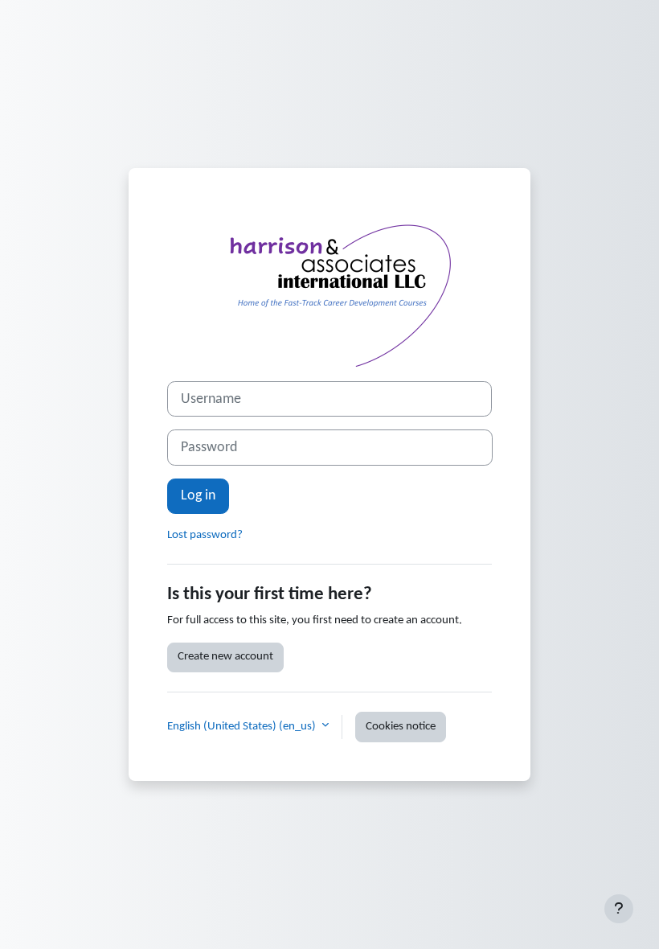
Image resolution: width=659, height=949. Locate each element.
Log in (198, 496)
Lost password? (205, 535)
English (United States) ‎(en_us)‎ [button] (242, 727)
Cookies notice (401, 727)
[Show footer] (618, 908)
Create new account (225, 657)
